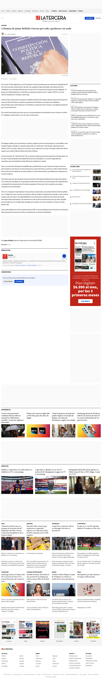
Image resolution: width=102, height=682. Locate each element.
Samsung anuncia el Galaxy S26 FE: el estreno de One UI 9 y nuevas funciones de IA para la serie (88, 417)
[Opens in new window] (42, 639)
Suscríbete (19, 281)
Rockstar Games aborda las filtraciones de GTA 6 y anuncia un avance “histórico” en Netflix (12, 609)
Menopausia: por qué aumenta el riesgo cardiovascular (88, 576)
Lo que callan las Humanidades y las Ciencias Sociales (81, 170)
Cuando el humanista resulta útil (81, 183)
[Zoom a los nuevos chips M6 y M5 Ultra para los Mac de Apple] (38, 430)
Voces (9, 244)
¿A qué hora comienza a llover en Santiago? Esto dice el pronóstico (63, 528)
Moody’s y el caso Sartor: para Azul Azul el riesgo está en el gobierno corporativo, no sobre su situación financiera (85, 134)
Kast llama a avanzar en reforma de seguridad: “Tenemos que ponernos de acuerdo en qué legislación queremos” (12, 563)
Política (8, 11)
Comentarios (13, 79)
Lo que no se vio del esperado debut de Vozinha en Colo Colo (88, 527)
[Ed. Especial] (59, 639)
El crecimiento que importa (35, 553)
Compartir (5, 79)
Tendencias (55, 523)
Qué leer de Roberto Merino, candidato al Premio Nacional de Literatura (89, 600)
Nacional (14, 11)
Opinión (4, 25)
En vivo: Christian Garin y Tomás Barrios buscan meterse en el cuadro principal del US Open (89, 563)
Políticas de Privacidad (31, 265)
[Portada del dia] (85, 271)
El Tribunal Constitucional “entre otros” (80, 177)
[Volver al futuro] (97, 198)
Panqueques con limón (84, 607)
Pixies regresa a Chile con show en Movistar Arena (37, 600)
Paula (79, 572)
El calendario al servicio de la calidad (82, 203)
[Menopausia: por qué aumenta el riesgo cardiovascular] (89, 589)
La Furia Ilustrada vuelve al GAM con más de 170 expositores (37, 608)
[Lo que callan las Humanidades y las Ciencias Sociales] (97, 171)
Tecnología (27, 11)
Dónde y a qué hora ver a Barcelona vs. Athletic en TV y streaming (17, 471)
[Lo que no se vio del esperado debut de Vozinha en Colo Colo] (89, 543)
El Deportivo (35, 11)
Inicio (3, 11)
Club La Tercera (63, 11)
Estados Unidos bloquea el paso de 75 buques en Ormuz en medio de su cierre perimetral (63, 577)
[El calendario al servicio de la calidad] (97, 205)
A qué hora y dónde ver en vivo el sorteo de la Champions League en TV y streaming (50, 472)
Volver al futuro (76, 197)
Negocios (20, 11)
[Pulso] (25, 639)
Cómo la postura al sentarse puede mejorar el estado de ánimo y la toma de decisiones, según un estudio (63, 417)
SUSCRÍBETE (85, 301)
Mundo (42, 11)
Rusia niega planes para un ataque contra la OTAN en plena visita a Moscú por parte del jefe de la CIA (63, 609)
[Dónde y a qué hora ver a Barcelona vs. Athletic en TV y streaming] (17, 485)
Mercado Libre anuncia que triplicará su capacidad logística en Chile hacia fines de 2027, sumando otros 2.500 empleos (86, 100)
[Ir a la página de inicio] (51, 18)
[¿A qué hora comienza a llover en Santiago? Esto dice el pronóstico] (63, 543)
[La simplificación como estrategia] (97, 192)
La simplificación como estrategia (81, 190)
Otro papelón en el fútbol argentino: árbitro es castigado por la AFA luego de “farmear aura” (88, 555)
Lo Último (54, 11)
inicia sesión (8, 281)
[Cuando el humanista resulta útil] (97, 185)
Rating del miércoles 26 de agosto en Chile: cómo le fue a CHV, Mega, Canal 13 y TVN (84, 472)
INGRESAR (98, 18)
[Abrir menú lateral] (2, 18)
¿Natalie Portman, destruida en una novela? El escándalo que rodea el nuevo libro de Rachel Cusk (38, 578)
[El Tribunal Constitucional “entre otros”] (97, 178)
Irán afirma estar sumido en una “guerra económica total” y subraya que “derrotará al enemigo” (62, 601)
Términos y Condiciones (20, 265)
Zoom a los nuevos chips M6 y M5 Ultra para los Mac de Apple (38, 416)
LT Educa (80, 11)
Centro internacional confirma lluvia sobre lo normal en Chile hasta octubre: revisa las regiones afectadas (12, 418)
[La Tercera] (9, 640)
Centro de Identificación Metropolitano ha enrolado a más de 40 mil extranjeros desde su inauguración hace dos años (84, 92)
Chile (3, 523)
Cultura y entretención (34, 572)
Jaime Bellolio (11, 34)
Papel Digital (72, 11)
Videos (47, 11)
